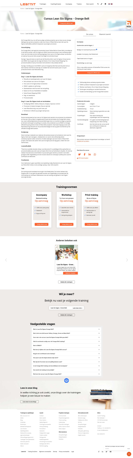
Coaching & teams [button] (56, 4)
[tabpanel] (66, 136)
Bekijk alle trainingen (66, 282)
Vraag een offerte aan (66, 23)
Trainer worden (43, 435)
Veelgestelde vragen (45, 433)
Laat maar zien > (77, 308)
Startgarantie (43, 437)
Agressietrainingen (24, 435)
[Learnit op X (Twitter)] (106, 451)
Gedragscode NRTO (45, 443)
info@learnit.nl (104, 430)
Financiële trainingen (64, 424)
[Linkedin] (89, 154)
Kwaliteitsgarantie (44, 439)
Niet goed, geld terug (83, 431)
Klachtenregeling (44, 446)
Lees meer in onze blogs (29, 401)
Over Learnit (43, 418)
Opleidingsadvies (24, 431)
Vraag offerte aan (42, 224)
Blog (21, 420)
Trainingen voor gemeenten (27, 439)
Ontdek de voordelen (83, 141)
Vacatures (42, 431)
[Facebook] (85, 154)
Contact (41, 416)
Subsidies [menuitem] (61, 439)
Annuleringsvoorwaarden (46, 441)
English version (81, 435)
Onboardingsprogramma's (26, 437)
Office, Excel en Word (64, 426)
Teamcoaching (62, 420)
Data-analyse (62, 428)
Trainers (79, 4)
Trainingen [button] (43, 4)
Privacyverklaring (44, 426)
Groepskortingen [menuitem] (63, 435)
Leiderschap (62, 422)
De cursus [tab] (89, 34)
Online (21, 418)
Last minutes (23, 428)
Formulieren (43, 428)
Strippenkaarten (82, 426)
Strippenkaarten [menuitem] (63, 437)
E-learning (22, 422)
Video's (22, 446)
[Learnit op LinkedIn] (102, 451)
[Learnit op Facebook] (99, 451)
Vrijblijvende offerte (83, 420)
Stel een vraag (81, 418)
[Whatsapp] (95, 154)
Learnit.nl (23, 451)
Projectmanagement (64, 418)
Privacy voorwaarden (64, 451)
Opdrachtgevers (43, 422)
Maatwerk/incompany (25, 433)
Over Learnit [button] (90, 4)
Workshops (23, 424)
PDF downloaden (83, 158)
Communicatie (62, 416)
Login (72, 451)
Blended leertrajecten (25, 426)
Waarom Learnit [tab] (105, 34)
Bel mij (80, 422)
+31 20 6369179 (106, 428)
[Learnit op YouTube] (110, 451)
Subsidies (80, 428)
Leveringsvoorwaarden (45, 424)
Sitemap (55, 451)
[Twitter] (79, 154)
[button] (98, 4)
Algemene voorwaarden (45, 451)
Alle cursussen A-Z (24, 416)
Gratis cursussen (24, 443)
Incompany (69, 4)
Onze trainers (43, 420)
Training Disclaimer (32, 451)
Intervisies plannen (25, 441)
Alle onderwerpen (82, 416)
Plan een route (101, 422)
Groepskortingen (82, 424)
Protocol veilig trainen (83, 433)
